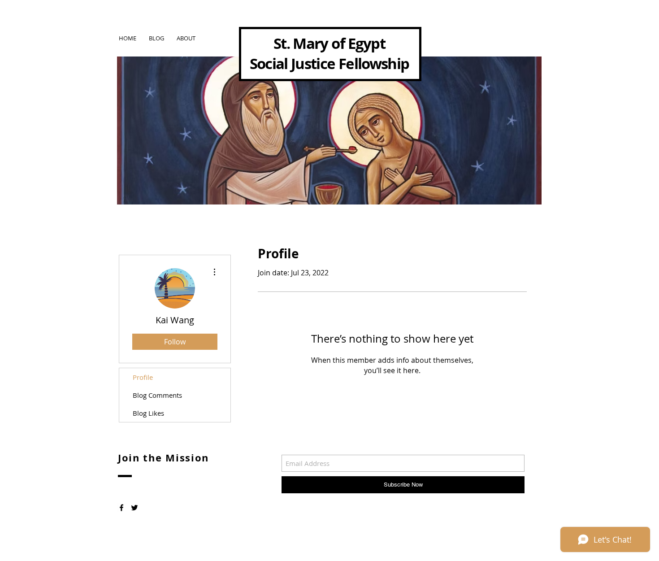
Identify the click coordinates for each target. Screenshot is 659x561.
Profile (143, 377)
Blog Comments (157, 395)
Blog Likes (148, 413)
